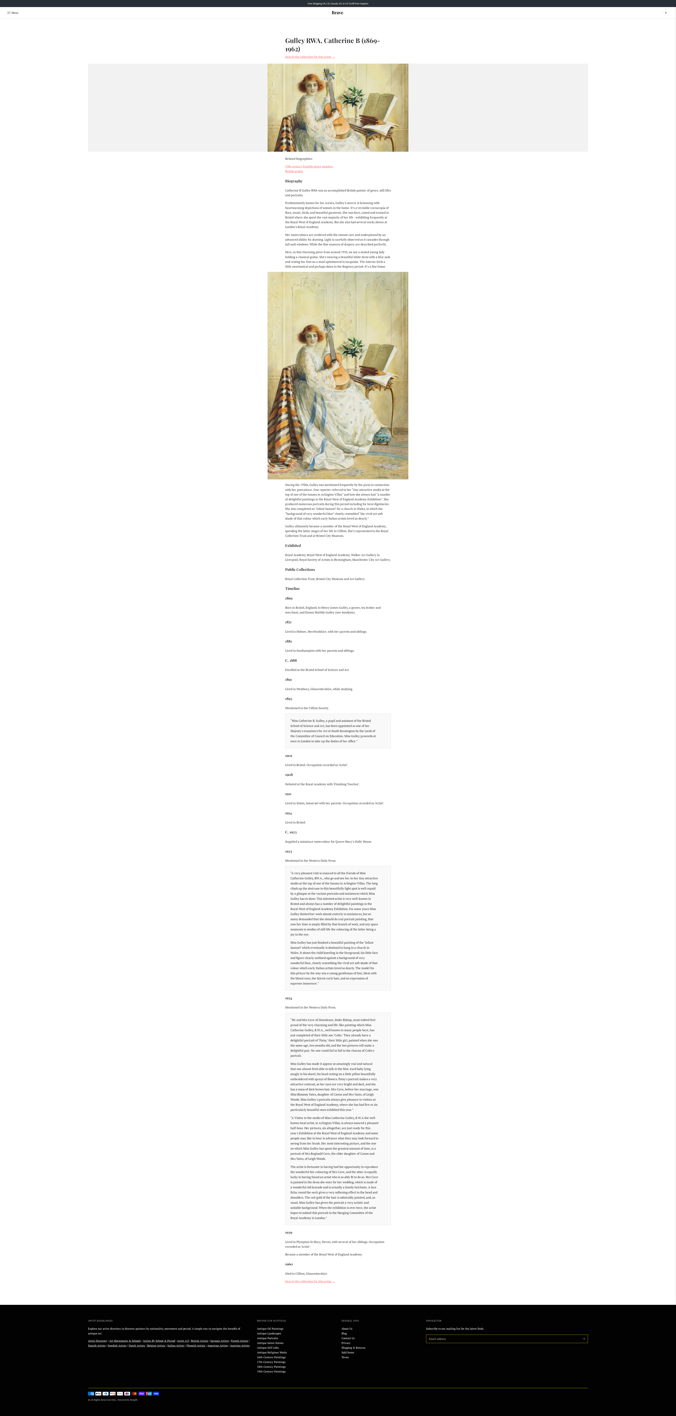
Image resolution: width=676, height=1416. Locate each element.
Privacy (346, 1343)
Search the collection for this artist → (310, 57)
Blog (344, 1333)
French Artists (239, 1341)
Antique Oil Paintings (270, 1328)
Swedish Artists (117, 1345)
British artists (294, 171)
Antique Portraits (267, 1338)
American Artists (217, 1345)
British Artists (199, 1341)
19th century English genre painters (309, 166)
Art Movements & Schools (125, 1341)
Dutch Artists (137, 1345)
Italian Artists (175, 1345)
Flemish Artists (196, 1345)
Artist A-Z (183, 1341)
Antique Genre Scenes (270, 1343)
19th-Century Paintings (271, 1371)
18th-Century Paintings (271, 1366)
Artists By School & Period (159, 1341)
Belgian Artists (156, 1345)
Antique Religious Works (272, 1352)
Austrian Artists (240, 1345)
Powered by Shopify (128, 1399)
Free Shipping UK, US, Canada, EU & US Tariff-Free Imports (338, 3)
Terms (345, 1357)
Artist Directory (97, 1341)
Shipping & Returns (353, 1347)
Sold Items (348, 1352)
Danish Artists (97, 1345)
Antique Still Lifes (268, 1347)
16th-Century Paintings (271, 1357)
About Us (347, 1328)
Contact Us (348, 1338)
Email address (437, 1334)
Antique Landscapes (269, 1333)
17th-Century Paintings (271, 1362)
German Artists (219, 1341)
